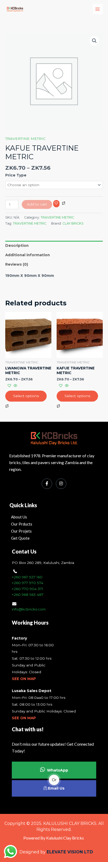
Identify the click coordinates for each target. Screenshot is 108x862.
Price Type (15, 175)
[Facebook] (47, 483)
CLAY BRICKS (73, 223)
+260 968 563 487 (28, 594)
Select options (26, 396)
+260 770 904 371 (27, 589)
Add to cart (37, 204)
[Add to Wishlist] (56, 203)
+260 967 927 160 (27, 577)
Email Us (56, 788)
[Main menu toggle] (98, 9)
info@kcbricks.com (29, 609)
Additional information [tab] (27, 255)
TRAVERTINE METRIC (25, 138)
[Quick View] (15, 386)
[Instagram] (61, 483)
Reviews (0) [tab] (16, 264)
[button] (94, 40)
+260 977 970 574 (27, 583)
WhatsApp (57, 770)
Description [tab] (17, 245)
